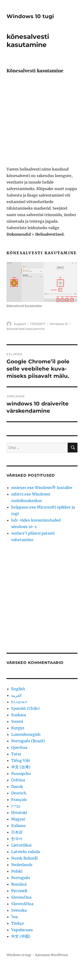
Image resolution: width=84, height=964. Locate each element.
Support (20, 324)
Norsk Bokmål (24, 858)
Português (20, 877)
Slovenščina (22, 903)
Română (19, 884)
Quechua (19, 747)
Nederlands (21, 864)
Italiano (18, 825)
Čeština (18, 780)
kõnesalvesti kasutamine (26, 329)
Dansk (17, 786)
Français (19, 799)
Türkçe (17, 923)
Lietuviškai (21, 845)
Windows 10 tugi (30, 16)
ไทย (14, 916)
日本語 (16, 832)
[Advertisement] (42, 122)
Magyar (18, 819)
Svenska (19, 910)
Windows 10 (59, 324)
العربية (16, 695)
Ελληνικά (19, 702)
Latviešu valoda (25, 851)
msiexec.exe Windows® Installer (41, 487)
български (21, 773)
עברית (15, 806)
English (18, 688)
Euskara (18, 715)
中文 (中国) (20, 936)
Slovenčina (21, 897)
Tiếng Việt (20, 760)
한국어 (16, 838)
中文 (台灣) (20, 767)
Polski (16, 871)
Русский (19, 890)
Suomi (17, 721)
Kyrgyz (17, 728)
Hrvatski (19, 812)
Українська (22, 929)
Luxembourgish (26, 734)
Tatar (16, 754)
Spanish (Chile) (25, 708)
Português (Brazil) (28, 741)
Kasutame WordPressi (51, 955)
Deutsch (18, 793)
